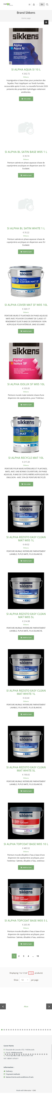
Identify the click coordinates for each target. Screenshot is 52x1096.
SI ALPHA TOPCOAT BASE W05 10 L (26, 844)
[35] (33, 1054)
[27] (14, 1054)
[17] (38, 1029)
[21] (47, 1029)
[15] (34, 1029)
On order (27, 99)
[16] (36, 1029)
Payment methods (13, 1074)
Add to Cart (27, 175)
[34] (30, 1054)
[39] (42, 1054)
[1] (2, 1029)
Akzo (26, 1006)
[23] (5, 1054)
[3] (6, 1029)
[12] (27, 1029)
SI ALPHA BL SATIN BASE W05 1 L (26, 152)
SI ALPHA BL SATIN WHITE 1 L (26, 228)
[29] (19, 1054)
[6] (13, 1029)
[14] (31, 1029)
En (42, 4)
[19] (43, 1029)
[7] (15, 1029)
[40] (44, 1054)
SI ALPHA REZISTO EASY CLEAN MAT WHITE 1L (26, 692)
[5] (11, 1029)
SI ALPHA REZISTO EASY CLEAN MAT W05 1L (26, 538)
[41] (46, 1054)
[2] (4, 1029)
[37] (37, 1054)
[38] (40, 1054)
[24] (7, 1054)
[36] (35, 1054)
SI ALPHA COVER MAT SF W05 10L (26, 305)
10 (38, 956)
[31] (23, 1054)
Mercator (27, 1090)
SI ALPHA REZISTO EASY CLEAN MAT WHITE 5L (26, 768)
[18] (41, 1029)
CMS (34, 1090)
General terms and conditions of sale (19, 1077)
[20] (45, 1029)
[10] (22, 1029)
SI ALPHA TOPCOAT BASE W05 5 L (26, 920)
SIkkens (26, 77)
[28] (17, 1054)
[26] (12, 1054)
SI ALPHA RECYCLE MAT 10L (26, 457)
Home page (26, 18)
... (33, 956)
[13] (29, 1029)
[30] (21, 1054)
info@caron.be (16, 1052)
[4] (8, 1029)
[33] (28, 1054)
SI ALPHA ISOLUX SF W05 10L (26, 384)
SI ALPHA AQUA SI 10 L (26, 69)
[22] (50, 1029)
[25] (10, 1054)
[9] (20, 1029)
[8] (18, 1029)
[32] (26, 1054)
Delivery (9, 1071)
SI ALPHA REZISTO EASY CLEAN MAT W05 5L (26, 615)
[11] (25, 1029)
